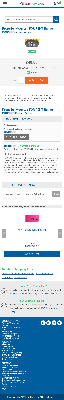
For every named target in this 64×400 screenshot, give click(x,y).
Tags (4, 388)
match (12, 293)
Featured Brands (9, 386)
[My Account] (55, 3)
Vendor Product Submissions (8, 349)
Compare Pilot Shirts (10, 378)
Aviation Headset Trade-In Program (13, 375)
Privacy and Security (10, 357)
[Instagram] (48, 322)
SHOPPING (6, 363)
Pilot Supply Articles (10, 338)
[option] (32, 233)
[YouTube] (54, 322)
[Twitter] (59, 322)
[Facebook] (43, 322)
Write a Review (17, 137)
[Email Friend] (32, 52)
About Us (6, 344)
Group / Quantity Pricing (12, 353)
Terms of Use (8, 359)
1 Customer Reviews (23, 32)
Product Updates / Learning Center (13, 383)
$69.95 (25, 68)
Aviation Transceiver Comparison (11, 368)
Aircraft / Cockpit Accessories (18, 273)
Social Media (7, 346)
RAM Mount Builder (10, 365)
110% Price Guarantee (11, 355)
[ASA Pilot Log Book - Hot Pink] (32, 218)
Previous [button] (4, 233)
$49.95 (32, 62)
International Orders (10, 336)
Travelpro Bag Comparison (13, 380)
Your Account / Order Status (11, 328)
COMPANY (6, 342)
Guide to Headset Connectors (14, 372)
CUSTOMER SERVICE (11, 321)
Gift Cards (6, 325)
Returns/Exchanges (10, 323)
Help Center (7, 331)
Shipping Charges (9, 334)
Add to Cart (37, 80)
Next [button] (60, 233)
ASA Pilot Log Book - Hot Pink (32, 230)
